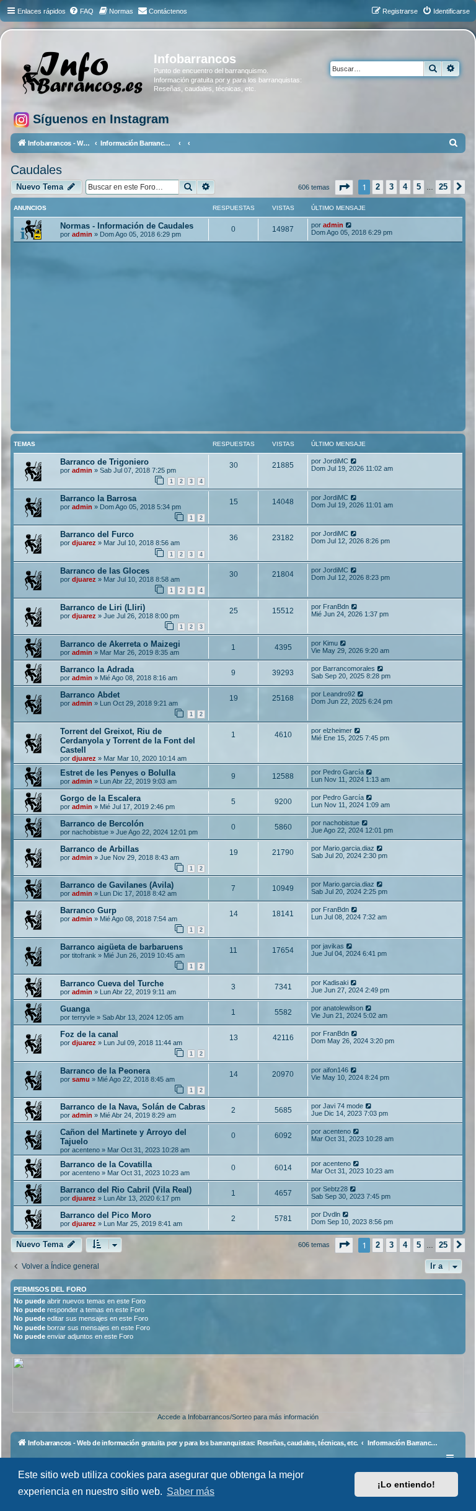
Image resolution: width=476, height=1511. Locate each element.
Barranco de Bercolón (102, 823)
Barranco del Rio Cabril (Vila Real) (126, 1189)
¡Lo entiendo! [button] (406, 1484)
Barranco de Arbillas (99, 849)
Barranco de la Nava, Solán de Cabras (132, 1106)
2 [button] (378, 186)
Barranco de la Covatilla (106, 1164)
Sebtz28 (335, 1189)
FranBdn (336, 606)
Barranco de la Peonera (105, 1070)
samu (81, 1079)
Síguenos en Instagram (99, 119)
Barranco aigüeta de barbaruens (121, 947)
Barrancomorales (349, 668)
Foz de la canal (89, 1034)
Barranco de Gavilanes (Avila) (117, 885)
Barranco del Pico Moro (105, 1215)
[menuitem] (81, 11)
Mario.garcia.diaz (348, 848)
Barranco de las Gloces (104, 571)
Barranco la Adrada (97, 669)
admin (82, 234)
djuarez (84, 542)
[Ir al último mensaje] (349, 225)
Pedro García (343, 772)
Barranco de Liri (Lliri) (102, 607)
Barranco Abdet (90, 694)
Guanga (75, 1009)
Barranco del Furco (97, 534)
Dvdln (331, 1214)
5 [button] (418, 186)
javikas (333, 946)
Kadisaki (335, 982)
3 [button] (391, 186)
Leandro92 (339, 694)
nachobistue (90, 832)
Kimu (330, 643)
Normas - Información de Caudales (126, 225)
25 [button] (443, 186)
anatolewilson (343, 1008)
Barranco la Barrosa (98, 498)
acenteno (86, 1150)
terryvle (83, 1017)
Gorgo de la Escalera (100, 798)
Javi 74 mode (343, 1106)
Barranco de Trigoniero (104, 461)
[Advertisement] (238, 335)
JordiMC (335, 461)
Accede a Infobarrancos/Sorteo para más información (238, 1417)
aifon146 (335, 1070)
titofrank (84, 955)
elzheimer (337, 730)
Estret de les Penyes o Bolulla (117, 772)
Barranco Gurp (88, 910)
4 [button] (405, 186)
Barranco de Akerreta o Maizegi (120, 644)
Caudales (36, 170)
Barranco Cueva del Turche (112, 983)
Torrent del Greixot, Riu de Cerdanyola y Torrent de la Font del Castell (127, 741)
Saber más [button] (190, 1491)
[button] (344, 187)
